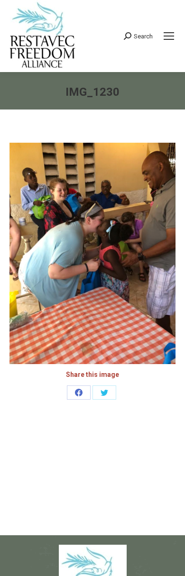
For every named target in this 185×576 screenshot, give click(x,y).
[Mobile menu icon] (169, 36)
